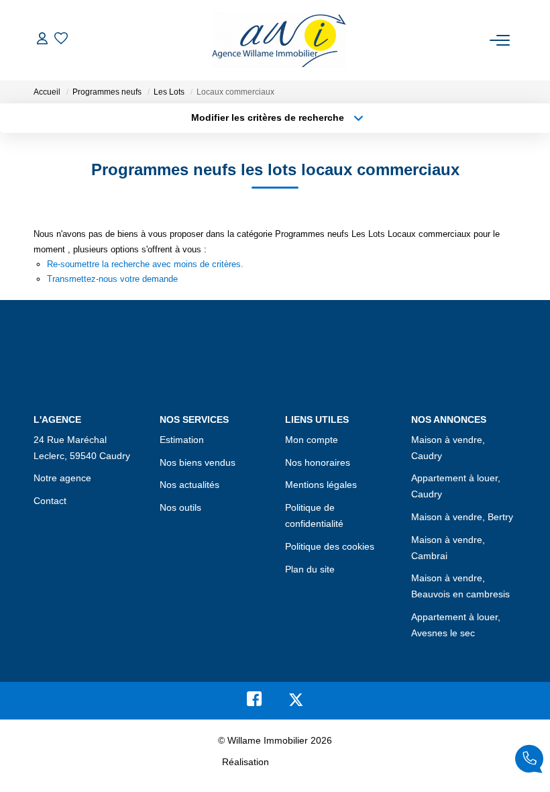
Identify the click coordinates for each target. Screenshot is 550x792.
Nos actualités (189, 484)
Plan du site (310, 569)
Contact (50, 500)
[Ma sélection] (61, 40)
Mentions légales (321, 484)
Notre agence (62, 478)
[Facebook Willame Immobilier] (254, 702)
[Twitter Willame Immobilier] (296, 702)
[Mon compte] (42, 40)
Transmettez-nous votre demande (112, 279)
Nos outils (180, 507)
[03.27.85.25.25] (529, 761)
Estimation (182, 439)
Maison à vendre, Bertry (462, 516)
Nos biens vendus (197, 462)
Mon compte (311, 439)
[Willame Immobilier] (279, 40)
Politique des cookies (329, 546)
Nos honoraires (317, 462)
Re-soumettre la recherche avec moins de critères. (145, 264)
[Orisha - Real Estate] (300, 761)
